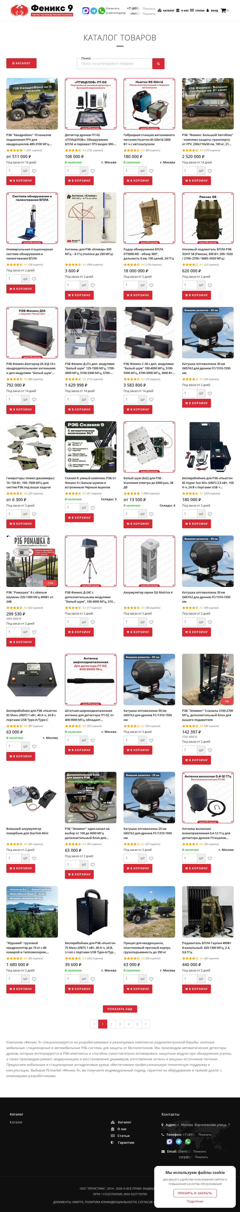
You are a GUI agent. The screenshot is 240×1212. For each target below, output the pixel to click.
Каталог (168, 10)
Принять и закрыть (195, 1193)
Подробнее (195, 1201)
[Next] (146, 1024)
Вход (214, 10)
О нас (184, 10)
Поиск (86, 58)
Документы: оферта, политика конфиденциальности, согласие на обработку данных (120, 1202)
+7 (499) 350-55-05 (141, 8)
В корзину (22, 181)
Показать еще (120, 1009)
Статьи (199, 10)
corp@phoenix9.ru (193, 1157)
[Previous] (94, 1024)
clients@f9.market (143, 13)
